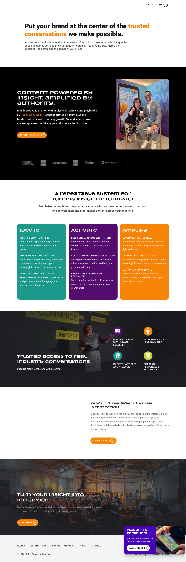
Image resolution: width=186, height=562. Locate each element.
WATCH (52, 4)
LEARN (92, 4)
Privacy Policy (139, 554)
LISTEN (66, 4)
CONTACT (97, 545)
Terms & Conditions (159, 554)
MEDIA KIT (108, 4)
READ (79, 4)
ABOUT (123, 4)
